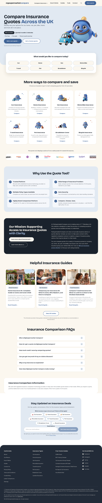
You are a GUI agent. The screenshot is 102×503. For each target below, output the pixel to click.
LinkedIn (87, 466)
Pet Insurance (67, 419)
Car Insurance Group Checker (63, 460)
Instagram (87, 457)
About (5, 454)
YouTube (87, 469)
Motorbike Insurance (36, 419)
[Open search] (81, 3)
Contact (75, 3)
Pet (40, 68)
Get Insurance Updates (68, 429)
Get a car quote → (13, 41)
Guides (62, 3)
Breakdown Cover (43, 423)
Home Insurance (51, 414)
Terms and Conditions (9, 472)
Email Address (51, 426)
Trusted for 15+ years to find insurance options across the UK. (29, 203)
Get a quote (90, 3)
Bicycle (83, 68)
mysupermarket (17, 3)
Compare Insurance (40, 3)
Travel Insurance (52, 419)
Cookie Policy (7, 475)
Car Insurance (37, 414)
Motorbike (83, 63)
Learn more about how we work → (21, 239)
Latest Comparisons (9, 478)
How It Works (54, 3)
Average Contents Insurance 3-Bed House (66, 466)
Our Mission (7, 457)
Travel (18, 68)
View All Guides (51, 313)
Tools (68, 3)
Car (18, 63)
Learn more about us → (18, 244)
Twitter (86, 463)
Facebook (87, 454)
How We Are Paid (60, 472)
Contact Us (7, 466)
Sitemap (6, 481)
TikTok (86, 460)
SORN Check (59, 454)
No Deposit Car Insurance (62, 469)
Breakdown (62, 68)
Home (40, 63)
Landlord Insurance (37, 475)
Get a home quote (31, 41)
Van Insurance (65, 414)
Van (62, 63)
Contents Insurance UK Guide (63, 463)
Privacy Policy (53, 435)
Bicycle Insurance (59, 423)
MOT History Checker (61, 457)
